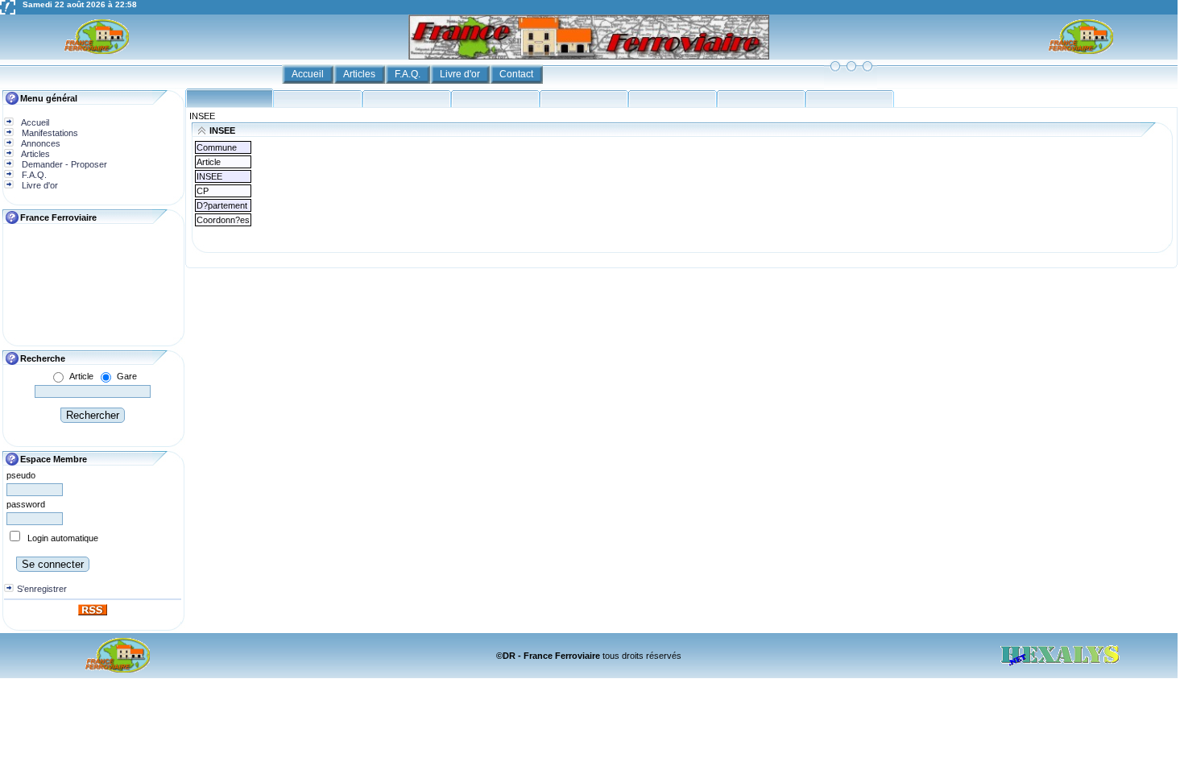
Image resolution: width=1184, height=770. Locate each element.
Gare (127, 376)
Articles (360, 74)
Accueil (309, 74)
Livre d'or (461, 74)
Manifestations (48, 133)
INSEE (202, 116)
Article (81, 376)
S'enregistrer (42, 589)
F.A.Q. (409, 74)
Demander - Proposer (63, 164)
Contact (517, 74)
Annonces (39, 143)
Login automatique (62, 538)
